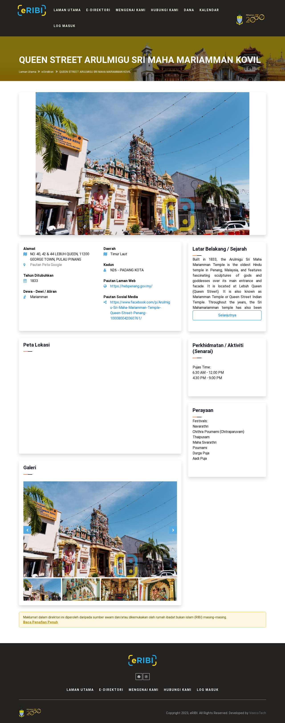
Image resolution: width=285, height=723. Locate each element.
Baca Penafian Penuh (40, 622)
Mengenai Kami (131, 10)
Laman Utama (67, 10)
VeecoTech (257, 713)
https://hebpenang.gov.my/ (131, 286)
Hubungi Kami (165, 10)
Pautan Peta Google (46, 265)
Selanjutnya (227, 315)
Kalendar (209, 10)
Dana (189, 10)
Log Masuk (64, 26)
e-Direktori (98, 10)
